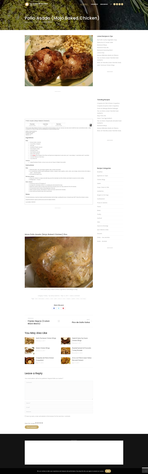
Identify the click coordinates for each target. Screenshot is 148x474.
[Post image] (29, 340)
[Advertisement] (59, 104)
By (54, 295)
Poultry (45, 295)
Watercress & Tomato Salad (105, 42)
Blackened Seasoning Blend (104, 50)
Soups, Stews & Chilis (103, 187)
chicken (47, 298)
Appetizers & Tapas (102, 175)
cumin (51, 298)
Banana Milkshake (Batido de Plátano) (107, 55)
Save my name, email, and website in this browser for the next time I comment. (48, 416)
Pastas (99, 206)
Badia (34, 155)
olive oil (59, 298)
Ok (108, 471)
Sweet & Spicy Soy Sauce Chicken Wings (80, 339)
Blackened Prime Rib (103, 47)
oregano (68, 298)
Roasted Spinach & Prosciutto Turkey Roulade (81, 349)
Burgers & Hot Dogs (103, 195)
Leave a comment (75, 295)
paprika (73, 298)
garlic (55, 298)
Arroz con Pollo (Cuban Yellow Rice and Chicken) (81, 359)
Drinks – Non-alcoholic (103, 237)
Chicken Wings (101, 179)
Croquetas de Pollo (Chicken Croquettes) (45, 359)
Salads (99, 183)
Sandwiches (100, 191)
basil (36, 298)
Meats (99, 210)
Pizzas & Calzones (102, 202)
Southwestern (101, 199)
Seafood (99, 218)
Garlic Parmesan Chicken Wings (46, 338)
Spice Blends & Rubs (103, 229)
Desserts (99, 233)
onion (64, 298)
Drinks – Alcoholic (102, 241)
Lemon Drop (100, 52)
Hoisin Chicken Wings (43, 348)
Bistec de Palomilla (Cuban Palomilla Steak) (109, 62)
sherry (77, 298)
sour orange (83, 298)
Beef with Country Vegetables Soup (107, 40)
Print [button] (91, 125)
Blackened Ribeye (102, 45)
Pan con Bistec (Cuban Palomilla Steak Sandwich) (107, 59)
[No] (146, 471)
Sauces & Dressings (102, 226)
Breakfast (100, 172)
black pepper (41, 298)
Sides (98, 222)
